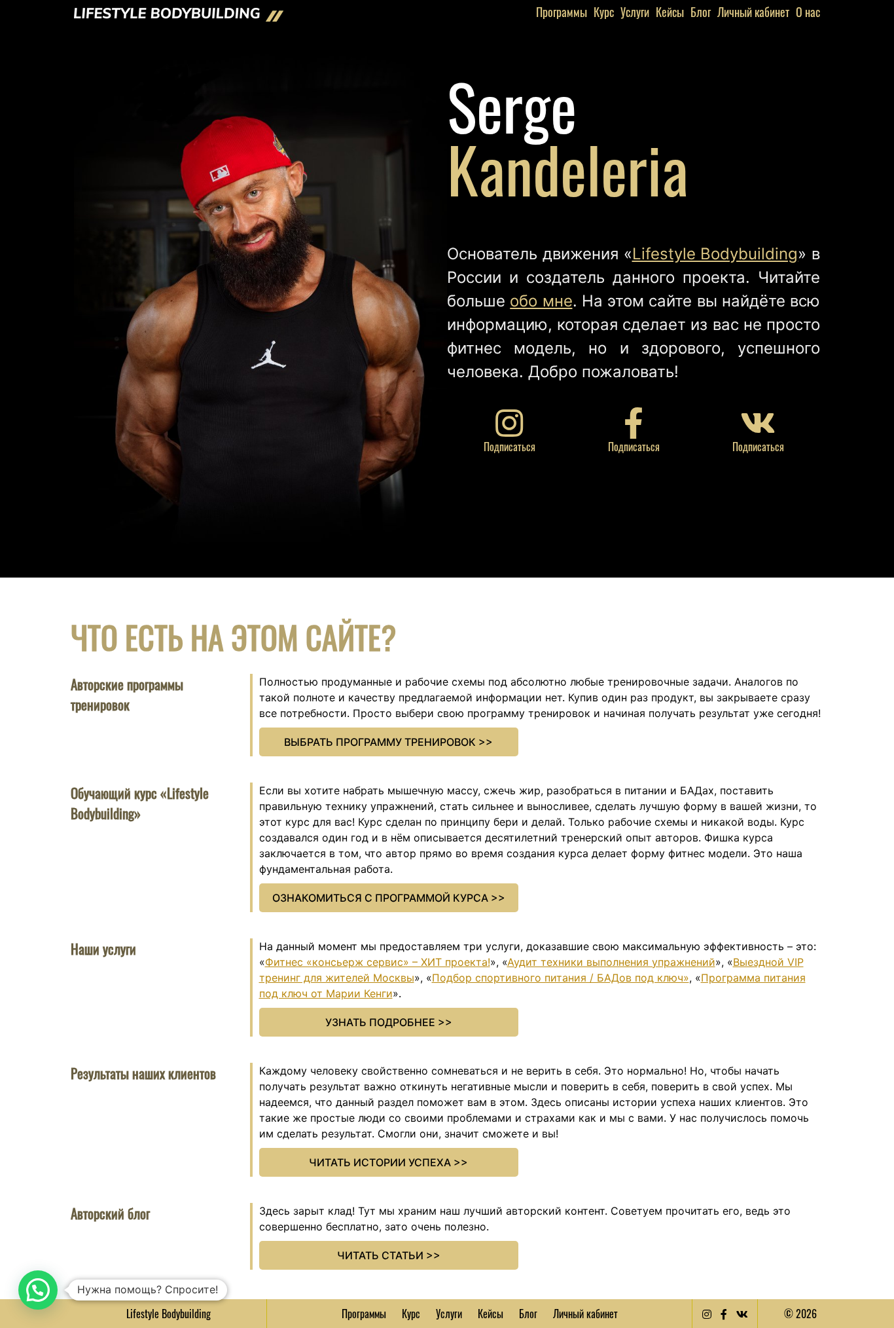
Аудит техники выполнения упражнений (611, 961)
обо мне (541, 300)
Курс (604, 11)
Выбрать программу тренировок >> (388, 741)
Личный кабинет (753, 11)
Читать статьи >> (388, 1255)
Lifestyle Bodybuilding (715, 253)
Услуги (634, 11)
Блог (700, 11)
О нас (808, 11)
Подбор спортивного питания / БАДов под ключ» (560, 977)
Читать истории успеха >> (388, 1162)
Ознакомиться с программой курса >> (388, 897)
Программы (561, 11)
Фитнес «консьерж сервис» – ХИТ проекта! (377, 961)
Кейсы (670, 11)
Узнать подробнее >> (388, 1022)
